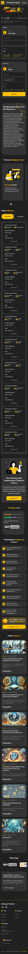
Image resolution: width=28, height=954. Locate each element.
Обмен (17, 917)
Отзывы (3, 917)
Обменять (14, 94)
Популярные (7, 216)
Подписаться (14, 498)
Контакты (17, 914)
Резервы (3, 914)
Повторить (14, 241)
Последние (20, 216)
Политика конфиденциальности (7, 930)
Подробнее (7, 671)
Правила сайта (5, 934)
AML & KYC (4, 927)
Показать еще (9, 887)
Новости (5, 656)
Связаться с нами (14, 626)
